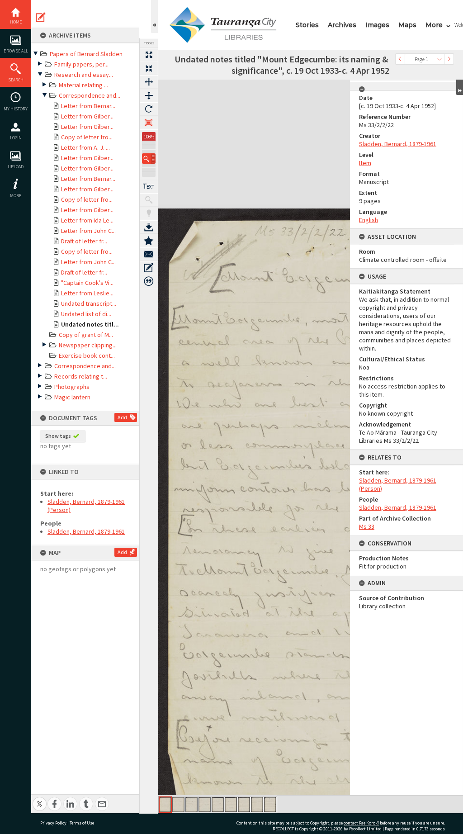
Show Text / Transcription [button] (149, 186)
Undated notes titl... (90, 324)
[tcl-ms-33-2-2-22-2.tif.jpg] (178, 804)
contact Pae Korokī (361, 823)
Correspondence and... (89, 95)
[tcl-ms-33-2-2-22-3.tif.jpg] (191, 804)
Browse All (16, 51)
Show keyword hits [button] (149, 200)
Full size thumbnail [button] (149, 55)
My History (16, 109)
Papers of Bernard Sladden (86, 54)
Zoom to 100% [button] (149, 122)
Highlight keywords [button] (149, 213)
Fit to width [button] (149, 82)
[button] (149, 158)
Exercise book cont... (87, 355)
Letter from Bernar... (88, 106)
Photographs (72, 387)
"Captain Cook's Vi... (87, 283)
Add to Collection (149, 240)
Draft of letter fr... (84, 241)
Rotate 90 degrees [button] (149, 109)
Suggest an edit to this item (41, 17)
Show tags (58, 435)
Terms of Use (82, 823)
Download (149, 227)
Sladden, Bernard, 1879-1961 (86, 531)
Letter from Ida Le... (87, 220)
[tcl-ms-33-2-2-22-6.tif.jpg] (231, 804)
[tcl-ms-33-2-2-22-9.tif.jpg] (270, 804)
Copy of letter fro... (87, 137)
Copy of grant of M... (86, 335)
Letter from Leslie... (87, 293)
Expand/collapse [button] (459, 87)
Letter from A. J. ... (85, 147)
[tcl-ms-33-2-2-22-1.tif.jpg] (165, 804)
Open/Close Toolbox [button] (154, 16)
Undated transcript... (88, 303)
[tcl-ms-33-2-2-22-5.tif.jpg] (218, 804)
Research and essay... (83, 75)
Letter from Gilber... (87, 116)
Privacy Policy (53, 823)
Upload (16, 167)
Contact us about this (149, 254)
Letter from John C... (88, 231)
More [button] (15, 196)
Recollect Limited (365, 829)
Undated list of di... (86, 314)
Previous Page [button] (400, 59)
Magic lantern (72, 397)
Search (16, 80)
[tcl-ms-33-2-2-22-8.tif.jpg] (257, 804)
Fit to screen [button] (149, 68)
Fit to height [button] (149, 95)
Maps (407, 25)
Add (122, 417)
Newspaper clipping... (88, 345)
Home (16, 22)
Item (365, 163)
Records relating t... (80, 376)
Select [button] (439, 59)
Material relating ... (83, 85)
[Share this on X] (40, 799)
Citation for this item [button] (149, 281)
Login (16, 138)
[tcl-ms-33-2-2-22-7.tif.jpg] (244, 804)
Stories (307, 25)
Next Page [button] (449, 59)
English (368, 220)
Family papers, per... (81, 64)
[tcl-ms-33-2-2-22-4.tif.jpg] (204, 804)
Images (377, 25)
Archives (342, 25)
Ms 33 (366, 526)
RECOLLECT (283, 829)
